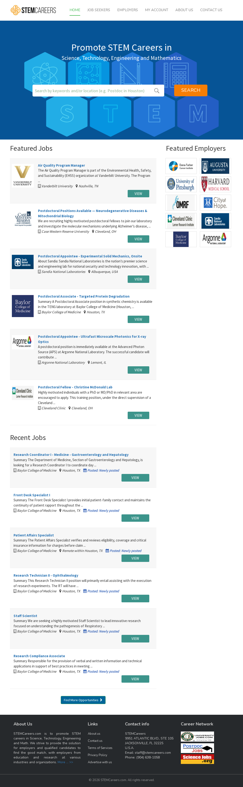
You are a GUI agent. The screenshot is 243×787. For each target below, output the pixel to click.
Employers (127, 10)
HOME (75, 10)
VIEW (138, 193)
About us (94, 734)
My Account (156, 10)
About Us (184, 10)
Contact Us (211, 10)
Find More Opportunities (81, 700)
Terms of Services (100, 748)
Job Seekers (98, 10)
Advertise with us (100, 762)
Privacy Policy (97, 755)
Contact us (95, 741)
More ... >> (65, 762)
